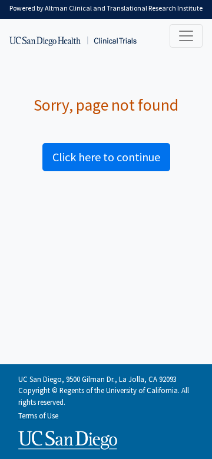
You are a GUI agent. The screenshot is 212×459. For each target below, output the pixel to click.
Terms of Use (38, 415)
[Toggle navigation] (186, 36)
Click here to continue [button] (106, 156)
